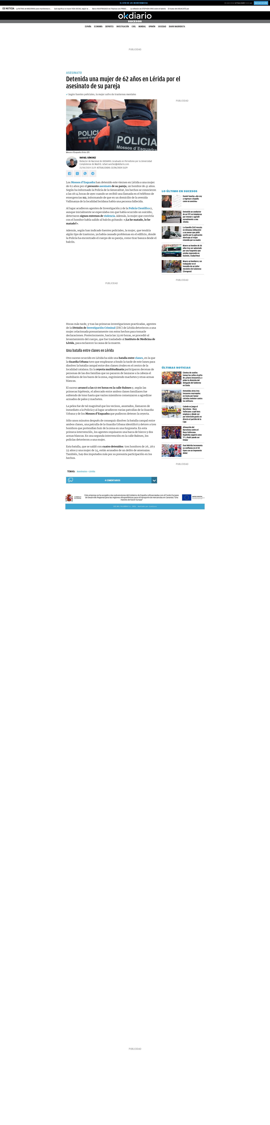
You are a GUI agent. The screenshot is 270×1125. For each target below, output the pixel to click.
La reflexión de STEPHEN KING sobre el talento (148, 9)
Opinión (152, 26)
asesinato (105, 186)
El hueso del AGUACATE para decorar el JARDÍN (186, 9)
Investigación (122, 26)
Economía (98, 26)
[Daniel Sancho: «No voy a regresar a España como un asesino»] (172, 201)
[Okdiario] (135, 15)
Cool (134, 26)
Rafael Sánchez (88, 157)
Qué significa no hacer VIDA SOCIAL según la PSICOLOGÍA (76, 9)
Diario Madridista (177, 26)
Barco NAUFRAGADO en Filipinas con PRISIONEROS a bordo (115, 9)
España (88, 26)
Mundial (142, 26)
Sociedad (162, 26)
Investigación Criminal (100, 327)
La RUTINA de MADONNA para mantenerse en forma (36, 9)
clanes (139, 358)
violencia (109, 215)
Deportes (109, 26)
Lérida (92, 471)
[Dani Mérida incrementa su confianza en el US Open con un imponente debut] (172, 450)
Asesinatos (82, 471)
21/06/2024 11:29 (88, 167)
